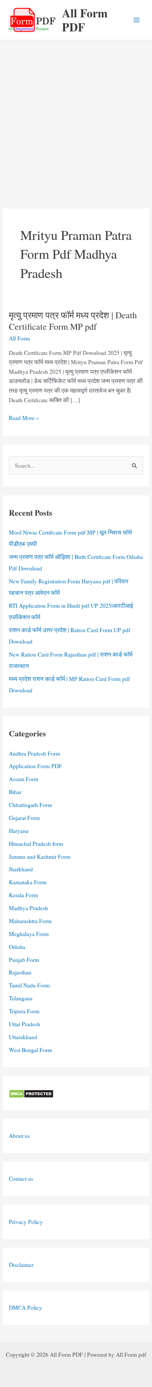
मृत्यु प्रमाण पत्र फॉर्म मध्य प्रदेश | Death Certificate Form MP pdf (73, 320)
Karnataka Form (27, 882)
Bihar (15, 792)
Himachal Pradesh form (36, 843)
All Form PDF (85, 19)
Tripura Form (24, 1011)
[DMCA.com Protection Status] (31, 1092)
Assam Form (23, 779)
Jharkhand (21, 869)
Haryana (18, 830)
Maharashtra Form (30, 921)
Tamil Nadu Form (29, 985)
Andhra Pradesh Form (34, 753)
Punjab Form (24, 959)
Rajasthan (20, 972)
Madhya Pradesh (28, 908)
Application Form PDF (35, 766)
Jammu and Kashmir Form (39, 856)
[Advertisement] (76, 120)
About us (19, 1135)
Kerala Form (23, 895)
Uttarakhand (23, 1037)
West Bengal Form (30, 1050)
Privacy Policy (26, 1221)
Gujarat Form (24, 817)
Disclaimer (21, 1264)
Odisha (17, 946)
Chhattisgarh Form (30, 804)
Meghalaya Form (29, 933)
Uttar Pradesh (24, 1024)
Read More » (24, 418)
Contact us (21, 1178)
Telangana (20, 998)
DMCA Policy (25, 1307)
